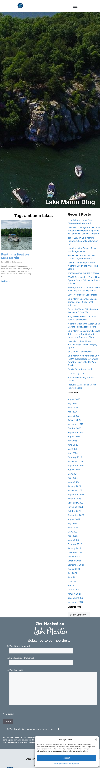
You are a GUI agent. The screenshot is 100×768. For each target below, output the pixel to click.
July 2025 (72, 441)
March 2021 (73, 589)
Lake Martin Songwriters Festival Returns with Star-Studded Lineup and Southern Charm (84, 334)
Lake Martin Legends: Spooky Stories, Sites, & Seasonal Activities (82, 302)
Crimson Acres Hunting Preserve (83, 273)
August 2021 (74, 569)
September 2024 (76, 465)
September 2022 (76, 515)
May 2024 (72, 474)
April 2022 (73, 536)
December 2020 (75, 598)
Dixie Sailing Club (76, 373)
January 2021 (74, 594)
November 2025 (75, 424)
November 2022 (75, 507)
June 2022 (73, 527)
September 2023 (76, 494)
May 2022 (72, 532)
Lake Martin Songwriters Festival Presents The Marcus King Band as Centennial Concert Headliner (84, 230)
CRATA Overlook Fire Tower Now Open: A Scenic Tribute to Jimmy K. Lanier (84, 280)
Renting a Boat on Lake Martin (15, 255)
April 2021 (72, 585)
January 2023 (74, 498)
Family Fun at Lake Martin (80, 369)
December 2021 (75, 552)
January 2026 (74, 420)
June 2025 (73, 445)
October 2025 (74, 428)
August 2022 (74, 519)
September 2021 (76, 565)
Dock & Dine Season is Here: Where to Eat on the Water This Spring (83, 265)
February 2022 (75, 544)
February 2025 (75, 457)
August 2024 (74, 469)
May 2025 (72, 449)
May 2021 (72, 581)
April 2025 (73, 453)
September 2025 (76, 432)
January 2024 (74, 486)
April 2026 (73, 412)
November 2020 (76, 602)
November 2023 (76, 490)
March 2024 (73, 482)
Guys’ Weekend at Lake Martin (83, 295)
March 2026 (73, 416)
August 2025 (74, 436)
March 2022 (73, 540)
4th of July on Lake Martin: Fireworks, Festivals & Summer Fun (83, 241)
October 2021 (74, 561)
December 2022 (75, 503)
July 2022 (72, 523)
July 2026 (72, 403)
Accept (67, 758)
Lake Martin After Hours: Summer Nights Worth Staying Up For (82, 344)
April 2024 (73, 478)
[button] (95, 739)
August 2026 (74, 399)
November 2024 (76, 461)
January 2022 (74, 548)
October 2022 (74, 511)
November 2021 (75, 556)
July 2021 (72, 573)
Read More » (5, 281)
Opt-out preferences (61, 763)
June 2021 (73, 577)
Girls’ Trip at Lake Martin (80, 351)
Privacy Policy (74, 763)
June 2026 (73, 407)
